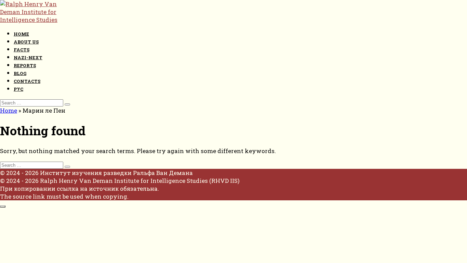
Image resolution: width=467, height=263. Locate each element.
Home (21, 34)
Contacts (27, 81)
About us (26, 42)
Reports (25, 65)
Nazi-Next (28, 57)
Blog (20, 73)
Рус (18, 89)
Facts (21, 50)
